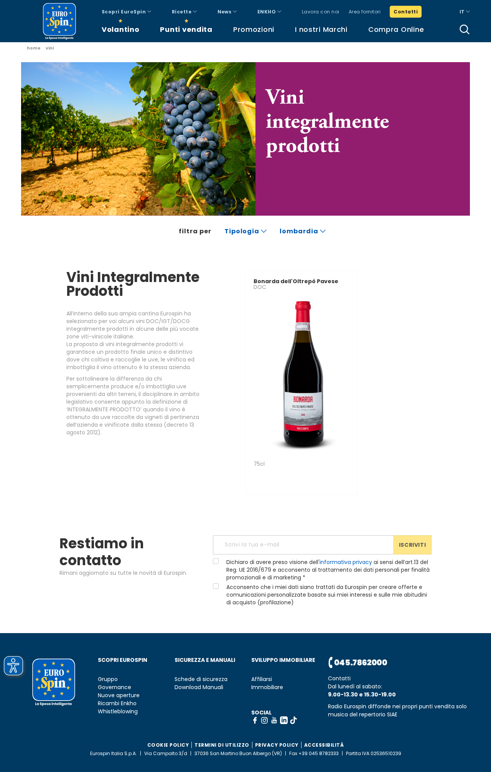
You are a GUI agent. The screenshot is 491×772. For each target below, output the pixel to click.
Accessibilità (324, 745)
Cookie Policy (168, 745)
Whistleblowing (118, 711)
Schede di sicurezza (201, 679)
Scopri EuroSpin (124, 11)
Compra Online (396, 29)
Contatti (406, 11)
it (463, 11)
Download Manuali (199, 687)
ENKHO (267, 11)
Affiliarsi (261, 679)
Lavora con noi (320, 11)
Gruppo (108, 679)
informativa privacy (346, 562)
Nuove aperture (119, 695)
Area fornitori (365, 11)
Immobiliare (267, 687)
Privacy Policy (276, 745)
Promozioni (253, 29)
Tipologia (242, 231)
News (225, 11)
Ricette (182, 11)
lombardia (300, 231)
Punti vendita (186, 29)
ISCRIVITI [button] (412, 545)
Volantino (120, 29)
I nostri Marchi (321, 29)
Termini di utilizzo (221, 745)
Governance (114, 687)
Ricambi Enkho (117, 703)
